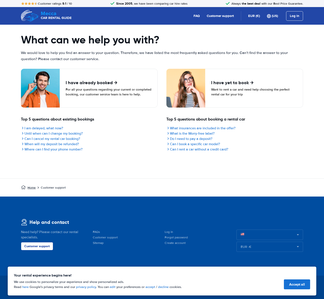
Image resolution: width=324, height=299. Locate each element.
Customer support (220, 15)
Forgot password (176, 237)
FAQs (96, 232)
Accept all (297, 284)
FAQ (197, 15)
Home (32, 187)
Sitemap (98, 243)
